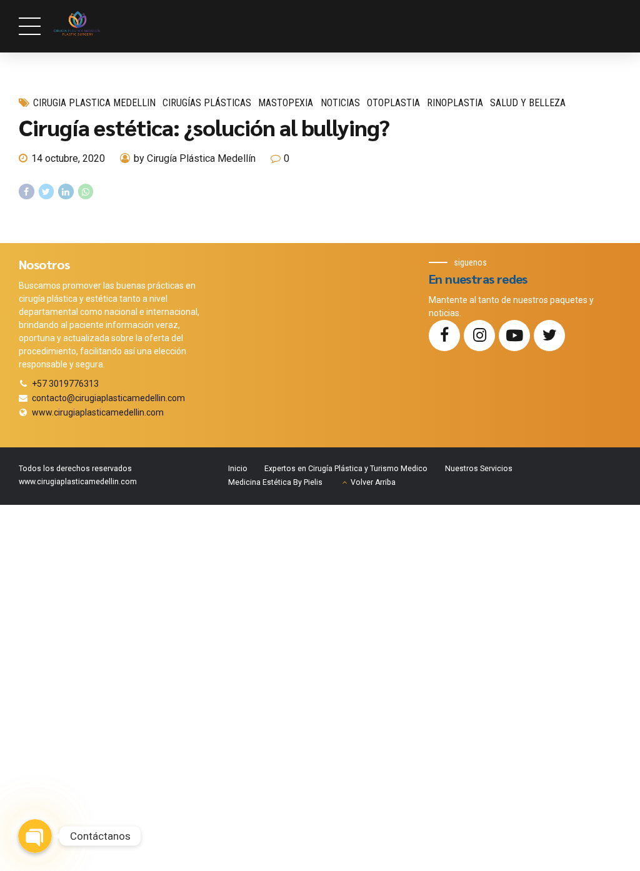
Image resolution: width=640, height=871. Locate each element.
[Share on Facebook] (26, 191)
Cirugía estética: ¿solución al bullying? (204, 126)
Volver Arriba (373, 482)
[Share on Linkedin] (66, 191)
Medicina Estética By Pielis (275, 482)
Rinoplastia (455, 103)
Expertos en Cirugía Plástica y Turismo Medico (346, 468)
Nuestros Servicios (478, 468)
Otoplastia (393, 103)
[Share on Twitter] (46, 191)
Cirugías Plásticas (206, 103)
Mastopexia (285, 103)
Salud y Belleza (528, 103)
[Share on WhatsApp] (86, 191)
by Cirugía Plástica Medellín (195, 158)
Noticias (340, 103)
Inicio (238, 468)
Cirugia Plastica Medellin (94, 103)
